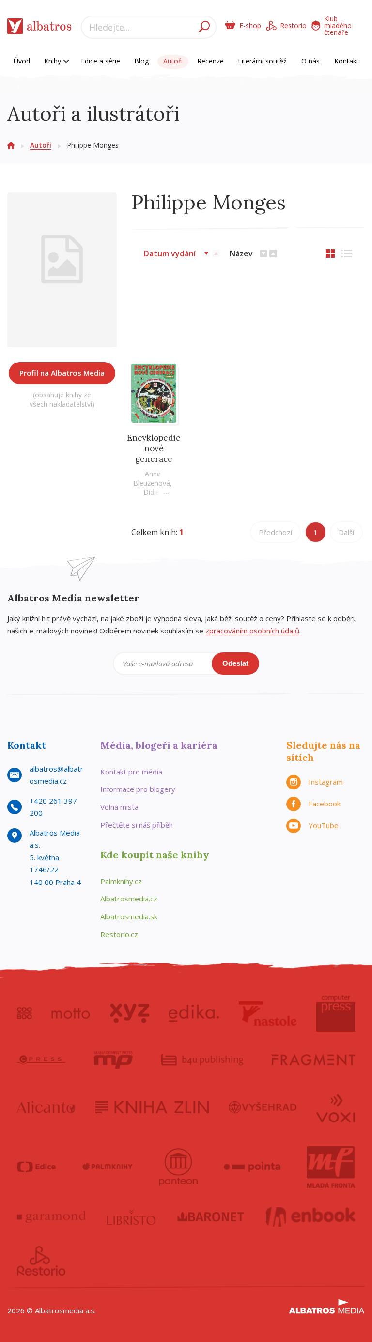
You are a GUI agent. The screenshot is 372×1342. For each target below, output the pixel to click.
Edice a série (100, 60)
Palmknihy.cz (121, 881)
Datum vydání (170, 253)
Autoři (173, 60)
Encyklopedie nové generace (154, 448)
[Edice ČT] (36, 1167)
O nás (310, 60)
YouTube (324, 825)
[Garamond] (51, 1217)
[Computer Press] (336, 1013)
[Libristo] (131, 1217)
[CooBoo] (24, 1013)
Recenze (210, 60)
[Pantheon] (178, 1167)
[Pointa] (252, 1167)
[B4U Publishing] (202, 1060)
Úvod (22, 60)
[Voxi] (336, 1107)
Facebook (325, 803)
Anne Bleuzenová (151, 478)
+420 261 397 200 (53, 807)
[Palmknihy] (107, 1167)
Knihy (53, 60)
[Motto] (71, 1013)
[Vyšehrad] (263, 1107)
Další (346, 532)
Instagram (326, 782)
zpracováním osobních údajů (252, 630)
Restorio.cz (119, 934)
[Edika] (194, 1013)
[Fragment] (313, 1060)
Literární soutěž (262, 60)
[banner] (39, 28)
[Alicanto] (46, 1107)
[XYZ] (129, 1013)
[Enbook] (310, 1217)
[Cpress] (41, 1060)
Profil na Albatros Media (62, 373)
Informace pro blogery (137, 789)
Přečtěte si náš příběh (136, 825)
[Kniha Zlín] (152, 1107)
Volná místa (119, 807)
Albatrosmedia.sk (128, 916)
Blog (141, 60)
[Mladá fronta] (331, 1167)
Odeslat (235, 663)
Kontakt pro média (131, 771)
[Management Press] (113, 1060)
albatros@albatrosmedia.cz (56, 775)
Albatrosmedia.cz (128, 898)
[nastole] (268, 1013)
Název (241, 253)
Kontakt (346, 60)
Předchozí (275, 532)
